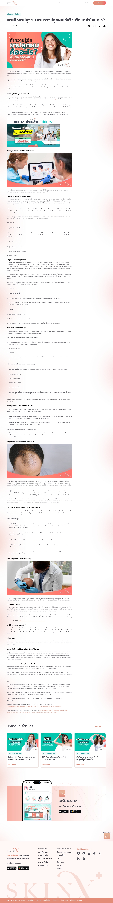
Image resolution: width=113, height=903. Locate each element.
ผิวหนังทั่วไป (61, 856)
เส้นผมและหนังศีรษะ (45, 859)
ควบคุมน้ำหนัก (43, 866)
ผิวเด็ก (59, 859)
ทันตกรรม (60, 862)
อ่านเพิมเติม (12, 764)
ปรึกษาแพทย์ (42, 849)
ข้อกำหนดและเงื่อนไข (43, 900)
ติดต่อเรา (88, 3)
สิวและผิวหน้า (43, 856)
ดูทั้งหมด (98, 726)
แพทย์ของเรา (71, 3)
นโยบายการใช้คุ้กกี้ (76, 900)
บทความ (80, 3)
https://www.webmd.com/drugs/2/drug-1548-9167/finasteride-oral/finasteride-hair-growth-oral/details (34, 706)
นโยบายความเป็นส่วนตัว (60, 900)
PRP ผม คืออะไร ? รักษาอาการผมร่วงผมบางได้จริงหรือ (32, 621)
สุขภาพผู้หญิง (43, 862)
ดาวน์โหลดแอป (99, 3)
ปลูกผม (56, 99)
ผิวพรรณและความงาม (64, 852)
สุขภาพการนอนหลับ (64, 849)
